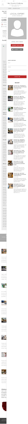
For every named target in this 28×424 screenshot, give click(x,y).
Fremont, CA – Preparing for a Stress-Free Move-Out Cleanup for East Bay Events (20, 87)
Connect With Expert (17, 45)
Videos (9, 8)
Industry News (16, 8)
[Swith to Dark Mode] (14, 1)
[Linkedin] (5, 20)
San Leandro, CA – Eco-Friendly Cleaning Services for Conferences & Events (20, 108)
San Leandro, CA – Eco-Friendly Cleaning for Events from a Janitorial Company (19, 185)
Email (9, 71)
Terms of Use (4, 420)
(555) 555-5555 (17, 41)
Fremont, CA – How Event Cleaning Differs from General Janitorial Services (20, 174)
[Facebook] (3, 20)
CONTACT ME (17, 76)
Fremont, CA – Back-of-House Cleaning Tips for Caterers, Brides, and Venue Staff (20, 130)
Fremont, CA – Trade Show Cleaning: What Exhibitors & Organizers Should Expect (19, 140)
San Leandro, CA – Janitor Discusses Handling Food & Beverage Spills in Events (19, 151)
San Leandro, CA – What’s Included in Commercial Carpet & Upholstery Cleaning (20, 119)
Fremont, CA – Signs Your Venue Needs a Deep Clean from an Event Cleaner (19, 97)
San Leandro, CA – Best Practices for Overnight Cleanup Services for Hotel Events (19, 163)
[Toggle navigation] (2, 4)
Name (9, 62)
